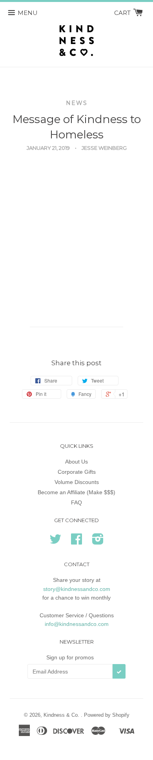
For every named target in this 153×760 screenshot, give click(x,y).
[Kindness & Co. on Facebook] (76, 542)
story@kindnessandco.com (76, 589)
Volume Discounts (77, 482)
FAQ (76, 502)
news (76, 103)
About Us (76, 461)
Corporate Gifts (77, 472)
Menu (28, 13)
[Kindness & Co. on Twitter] (55, 542)
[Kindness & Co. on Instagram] (98, 542)
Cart (123, 13)
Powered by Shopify (106, 715)
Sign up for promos (70, 657)
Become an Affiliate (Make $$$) (76, 492)
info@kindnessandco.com (77, 624)
